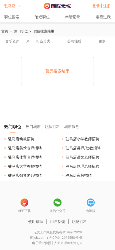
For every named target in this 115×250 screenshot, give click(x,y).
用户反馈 (57, 221)
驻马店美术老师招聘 (25, 148)
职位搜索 (11, 16)
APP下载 (24, 211)
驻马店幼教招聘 (21, 139)
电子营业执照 (41, 243)
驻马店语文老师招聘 (82, 157)
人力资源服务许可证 (68, 243)
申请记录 (72, 16)
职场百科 (79, 221)
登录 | (97, 5)
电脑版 (90, 211)
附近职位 (42, 16)
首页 (4, 31)
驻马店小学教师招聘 (82, 139)
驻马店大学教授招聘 (25, 166)
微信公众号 (57, 211)
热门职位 (21, 31)
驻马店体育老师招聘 (25, 157)
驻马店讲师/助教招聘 (83, 148)
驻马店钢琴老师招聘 (25, 175)
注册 (107, 5)
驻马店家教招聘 (79, 175)
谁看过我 (103, 16)
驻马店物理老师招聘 (82, 166)
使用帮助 (35, 221)
